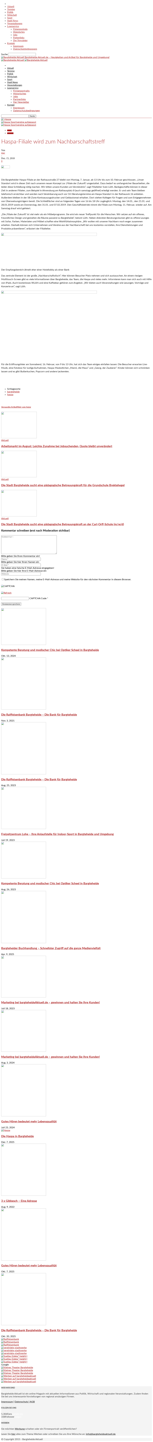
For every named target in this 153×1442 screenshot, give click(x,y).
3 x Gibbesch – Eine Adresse (19, 1201)
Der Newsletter (20, 40)
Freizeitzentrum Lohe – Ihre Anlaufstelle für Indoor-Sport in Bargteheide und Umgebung (57, 834)
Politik (10, 12)
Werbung (20, 1429)
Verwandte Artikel (9, 407)
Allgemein (10, 133)
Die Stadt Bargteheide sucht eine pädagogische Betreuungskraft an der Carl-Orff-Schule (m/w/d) (62, 524)
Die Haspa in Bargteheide (17, 1136)
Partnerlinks (18, 37)
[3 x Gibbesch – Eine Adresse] (23, 1195)
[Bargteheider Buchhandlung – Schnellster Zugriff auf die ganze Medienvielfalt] (23, 942)
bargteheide (13, 392)
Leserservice (13, 26)
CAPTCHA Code (37, 598)
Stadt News (12, 20)
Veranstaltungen (14, 23)
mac (3, 153)
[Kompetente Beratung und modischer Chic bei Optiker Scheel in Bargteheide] (23, 644)
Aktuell (10, 6)
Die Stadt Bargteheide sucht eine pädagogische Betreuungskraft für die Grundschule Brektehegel (63, 485)
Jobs (15, 35)
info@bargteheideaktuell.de (101, 1434)
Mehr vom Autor (24, 407)
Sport (9, 18)
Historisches (19, 32)
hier (13, 1434)
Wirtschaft (12, 15)
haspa (10, 394)
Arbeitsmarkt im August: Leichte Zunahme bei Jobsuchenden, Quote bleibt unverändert (56, 446)
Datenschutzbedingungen (25, 49)
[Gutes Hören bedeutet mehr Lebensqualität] (23, 1115)
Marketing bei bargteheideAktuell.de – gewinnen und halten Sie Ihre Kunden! (50, 1002)
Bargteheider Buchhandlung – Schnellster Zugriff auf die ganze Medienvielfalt (51, 948)
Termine (11, 9)
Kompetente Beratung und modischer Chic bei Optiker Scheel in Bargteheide (50, 650)
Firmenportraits (20, 29)
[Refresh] (6, 593)
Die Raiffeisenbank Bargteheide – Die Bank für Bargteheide (39, 714)
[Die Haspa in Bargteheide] (5, 1130)
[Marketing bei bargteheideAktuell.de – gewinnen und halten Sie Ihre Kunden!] (23, 997)
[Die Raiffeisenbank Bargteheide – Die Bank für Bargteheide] (23, 709)
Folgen (17, 1417)
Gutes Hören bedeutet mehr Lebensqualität (29, 1121)
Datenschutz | (22, 1402)
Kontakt (11, 43)
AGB (32, 1402)
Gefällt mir (17, 1414)
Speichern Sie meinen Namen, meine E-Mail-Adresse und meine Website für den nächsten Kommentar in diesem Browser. (67, 579)
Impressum (18, 46)
